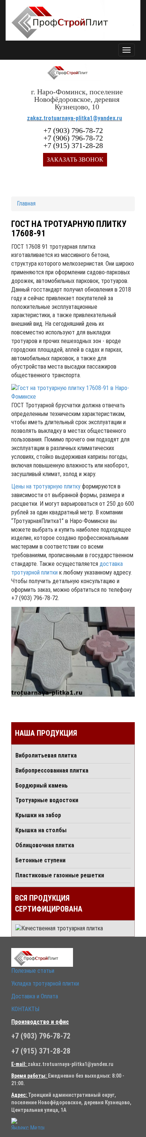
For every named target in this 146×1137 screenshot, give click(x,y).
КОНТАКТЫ (25, 1009)
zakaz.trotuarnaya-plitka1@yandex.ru (74, 118)
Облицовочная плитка (44, 845)
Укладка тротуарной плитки (45, 983)
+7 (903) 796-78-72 (73, 130)
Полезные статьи (32, 970)
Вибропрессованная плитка (51, 770)
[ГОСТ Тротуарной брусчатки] (73, 652)
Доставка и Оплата (34, 996)
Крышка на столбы (41, 830)
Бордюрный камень (41, 785)
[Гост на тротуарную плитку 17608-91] (73, 392)
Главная (26, 203)
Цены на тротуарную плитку (45, 486)
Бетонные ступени (40, 860)
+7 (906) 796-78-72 (73, 138)
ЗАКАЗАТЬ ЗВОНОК (75, 159)
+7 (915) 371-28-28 (73, 145)
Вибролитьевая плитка (46, 755)
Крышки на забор (38, 815)
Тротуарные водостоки (46, 800)
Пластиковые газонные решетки (59, 875)
